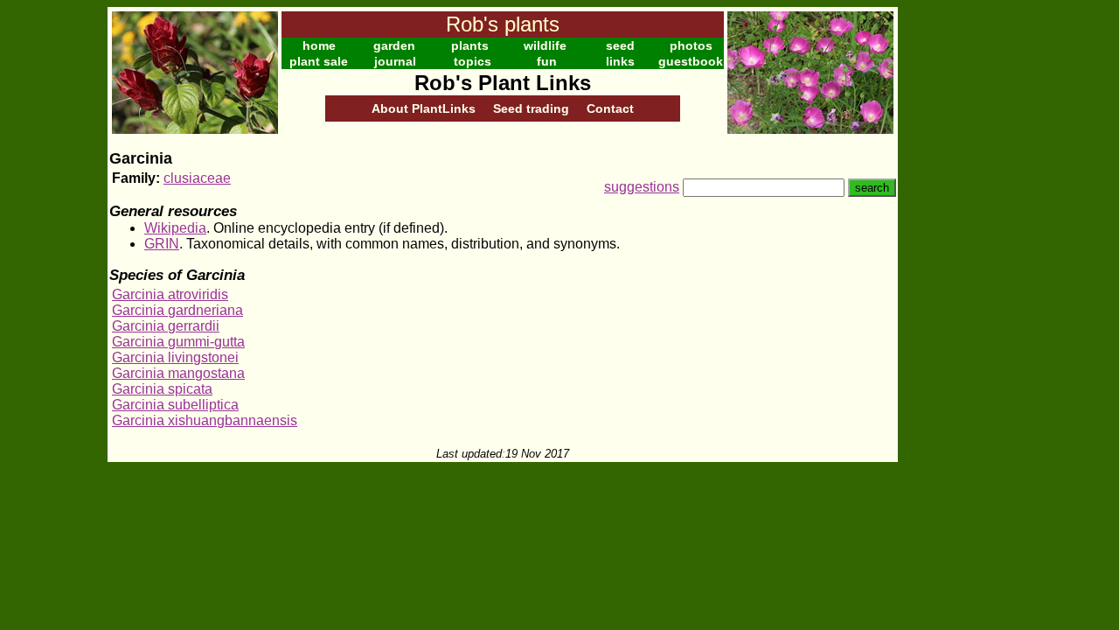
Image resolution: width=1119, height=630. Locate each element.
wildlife (545, 45)
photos (691, 45)
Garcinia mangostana (178, 373)
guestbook (690, 61)
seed (620, 45)
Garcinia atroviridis (170, 294)
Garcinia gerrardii (165, 325)
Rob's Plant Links (502, 82)
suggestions (641, 186)
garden (394, 45)
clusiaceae (197, 178)
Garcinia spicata (162, 389)
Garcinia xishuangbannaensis (204, 420)
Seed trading (531, 109)
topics (472, 61)
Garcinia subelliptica (175, 404)
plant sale (318, 61)
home (319, 45)
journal (395, 61)
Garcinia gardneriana (177, 310)
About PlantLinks (424, 109)
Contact (610, 109)
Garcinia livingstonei (175, 357)
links (620, 61)
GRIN (161, 243)
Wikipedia (175, 227)
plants (470, 45)
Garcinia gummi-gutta (178, 341)
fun (547, 61)
